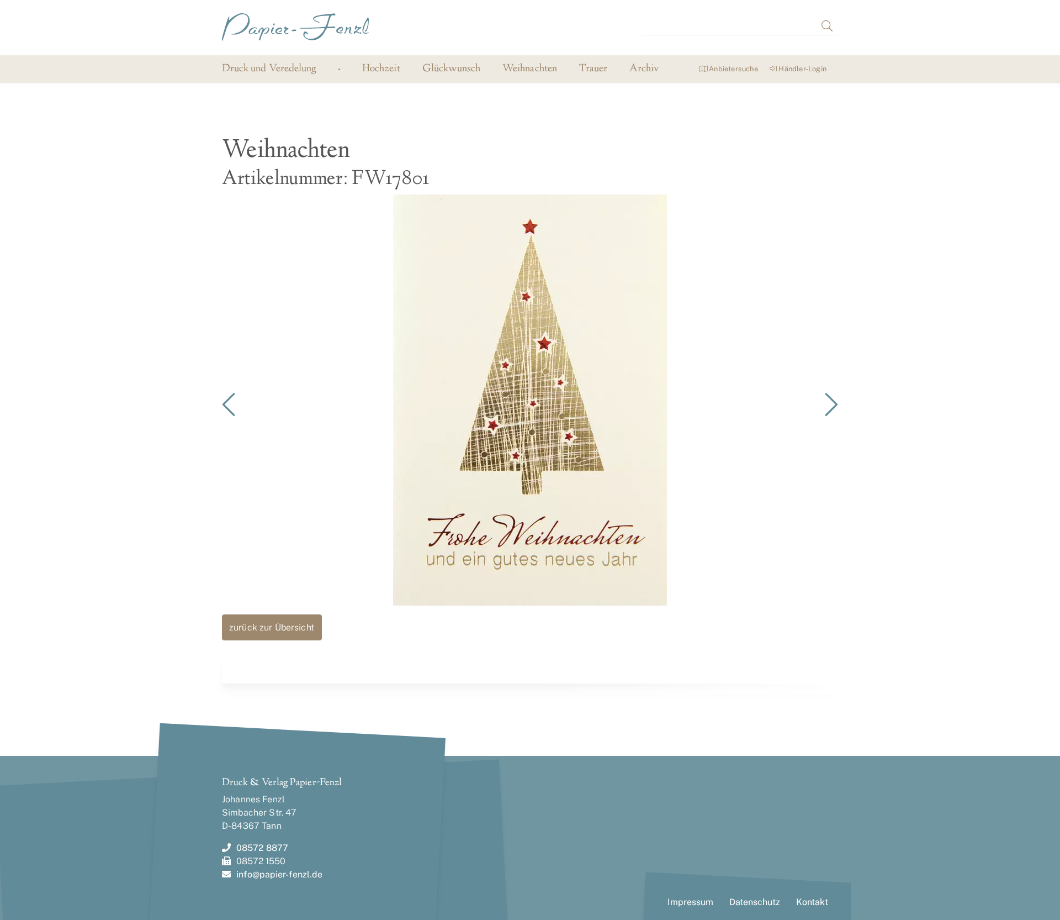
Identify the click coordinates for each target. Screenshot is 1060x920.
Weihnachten (529, 69)
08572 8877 (262, 848)
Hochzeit (381, 69)
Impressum (690, 902)
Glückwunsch (451, 69)
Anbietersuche (732, 69)
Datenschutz (754, 902)
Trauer (593, 69)
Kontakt (812, 902)
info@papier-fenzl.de (279, 874)
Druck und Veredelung (269, 68)
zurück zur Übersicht (271, 627)
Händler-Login (801, 69)
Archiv (644, 69)
